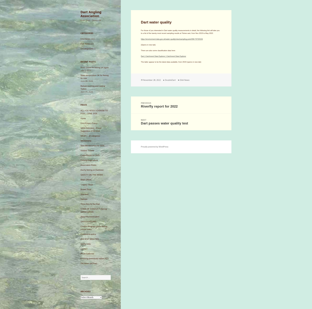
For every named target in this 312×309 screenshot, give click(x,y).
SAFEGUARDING (88, 222)
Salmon (84, 199)
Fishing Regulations (89, 160)
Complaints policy (88, 234)
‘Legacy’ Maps (87, 185)
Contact (84, 249)
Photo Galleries (87, 254)
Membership (86, 141)
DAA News (85, 39)
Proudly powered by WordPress (154, 147)
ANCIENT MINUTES (90, 239)
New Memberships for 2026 (92, 146)
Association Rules (88, 165)
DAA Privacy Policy (89, 123)
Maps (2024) (86, 180)
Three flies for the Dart (90, 204)
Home (83, 118)
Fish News (85, 44)
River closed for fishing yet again (95, 68)
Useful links (86, 244)
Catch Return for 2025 (90, 155)
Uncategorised (87, 49)
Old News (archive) (89, 263)
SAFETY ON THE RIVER (92, 175)
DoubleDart (170, 80)
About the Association (90, 217)
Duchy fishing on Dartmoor (92, 170)
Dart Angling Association (91, 14)
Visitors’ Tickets (87, 151)
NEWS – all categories (90, 136)
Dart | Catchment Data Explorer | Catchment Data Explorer (163, 56)
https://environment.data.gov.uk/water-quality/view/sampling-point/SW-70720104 (172, 39)
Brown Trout (86, 189)
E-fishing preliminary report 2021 (95, 259)
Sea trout (84, 194)
